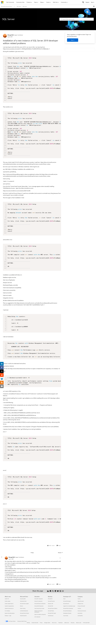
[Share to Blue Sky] (58, 591)
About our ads (78, 622)
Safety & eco (66, 622)
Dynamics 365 (50, 603)
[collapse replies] (2, 557)
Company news (80, 603)
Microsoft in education (38, 598)
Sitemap (28, 622)
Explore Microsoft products (10, 613)
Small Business (50, 615)
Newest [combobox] (60, 552)
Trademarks (60, 622)
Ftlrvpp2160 (11, 35)
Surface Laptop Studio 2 (9, 603)
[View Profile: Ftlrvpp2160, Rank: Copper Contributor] (5, 36)
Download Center (23, 601)
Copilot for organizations (9, 606)
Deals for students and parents (40, 614)
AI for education (37, 616)
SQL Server (19, 6)
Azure (64, 598)
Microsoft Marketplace (67, 610)
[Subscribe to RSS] (60, 591)
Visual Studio (65, 615)
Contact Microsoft (35, 622)
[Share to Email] (63, 591)
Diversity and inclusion (82, 610)
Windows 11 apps (8, 615)
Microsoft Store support (24, 603)
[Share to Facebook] (50, 591)
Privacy (41, 622)
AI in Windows (7, 610)
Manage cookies (47, 622)
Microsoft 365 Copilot (52, 613)
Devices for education (38, 601)
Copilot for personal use (9, 608)
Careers (79, 598)
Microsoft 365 (50, 606)
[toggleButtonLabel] (94, 6)
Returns (21, 606)
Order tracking (22, 608)
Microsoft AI (50, 598)
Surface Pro (7, 598)
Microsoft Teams (51, 610)
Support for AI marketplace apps (69, 606)
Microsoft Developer (67, 601)
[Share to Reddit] (55, 591)
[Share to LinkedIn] (48, 591)
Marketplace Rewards (67, 613)
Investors (79, 608)
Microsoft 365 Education (38, 606)
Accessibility (80, 613)
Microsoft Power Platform (52, 608)
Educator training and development (38, 611)
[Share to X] (53, 591)
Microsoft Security (51, 601)
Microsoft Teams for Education (39, 603)
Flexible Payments (23, 615)
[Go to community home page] (2, 2)
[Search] (83, 2)
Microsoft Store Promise (24, 613)
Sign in (72, 40)
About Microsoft (81, 601)
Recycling (72, 622)
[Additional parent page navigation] (14, 6)
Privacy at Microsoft (81, 606)
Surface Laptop (7, 601)
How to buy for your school (39, 608)
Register (87, 2)
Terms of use (54, 622)
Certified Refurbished (24, 610)
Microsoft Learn (66, 603)
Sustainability (80, 615)
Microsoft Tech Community (68, 608)
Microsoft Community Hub (6, 6)
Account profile (23, 598)
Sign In (92, 2)
